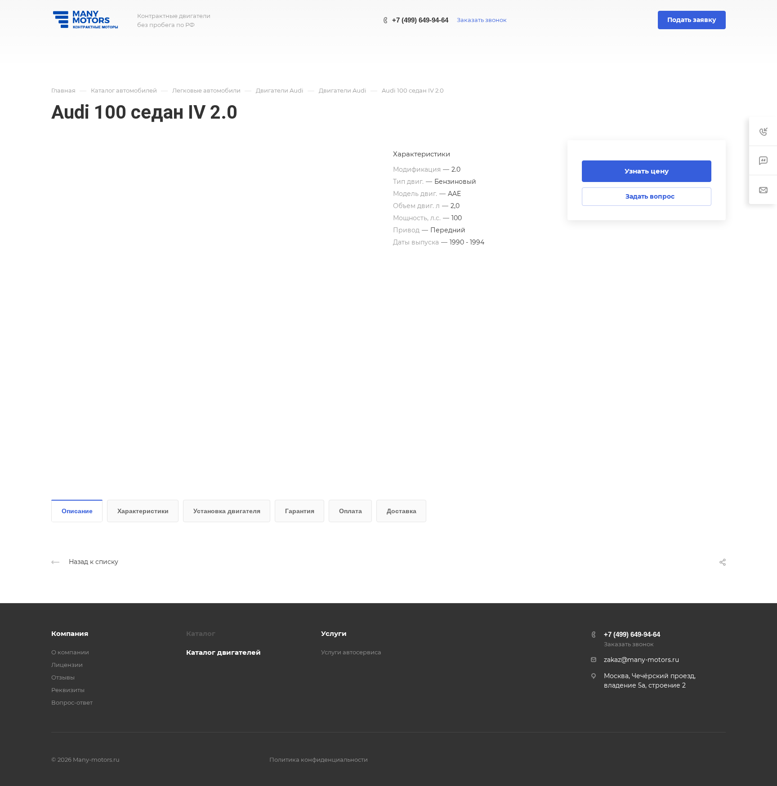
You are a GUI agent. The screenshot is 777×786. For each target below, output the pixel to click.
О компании (70, 652)
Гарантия (299, 511)
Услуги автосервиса (351, 652)
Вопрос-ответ (72, 702)
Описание (77, 511)
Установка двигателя (226, 511)
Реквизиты (68, 689)
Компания (69, 633)
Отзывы (63, 677)
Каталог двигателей (223, 652)
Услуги (334, 633)
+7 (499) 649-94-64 (420, 20)
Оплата (350, 511)
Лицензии (67, 664)
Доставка (401, 511)
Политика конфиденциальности (318, 759)
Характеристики (143, 511)
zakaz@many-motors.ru (641, 660)
